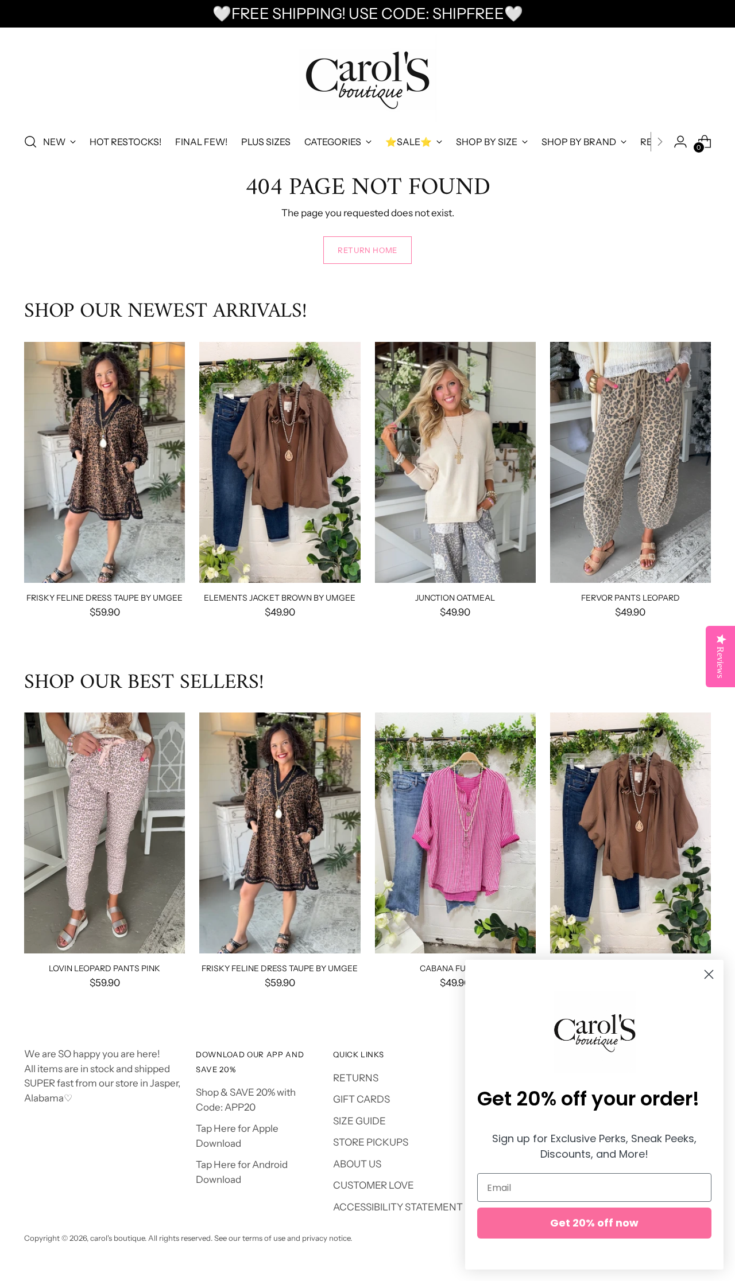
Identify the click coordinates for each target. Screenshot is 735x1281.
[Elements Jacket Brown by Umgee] (279, 462)
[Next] (659, 141)
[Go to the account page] (680, 141)
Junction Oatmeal (455, 597)
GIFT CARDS (361, 1099)
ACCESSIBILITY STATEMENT (398, 1207)
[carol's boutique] (367, 78)
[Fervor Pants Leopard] (630, 462)
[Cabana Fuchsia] (455, 832)
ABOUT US (357, 1164)
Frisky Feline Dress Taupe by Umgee (104, 597)
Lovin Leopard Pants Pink (104, 968)
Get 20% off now (594, 1223)
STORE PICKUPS (370, 1142)
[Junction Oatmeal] (455, 462)
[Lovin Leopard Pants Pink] (104, 832)
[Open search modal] (30, 141)
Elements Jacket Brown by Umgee (279, 597)
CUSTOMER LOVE (373, 1185)
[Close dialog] (709, 974)
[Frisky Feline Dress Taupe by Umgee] (104, 462)
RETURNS (355, 1078)
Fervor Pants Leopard (630, 597)
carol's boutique (117, 1238)
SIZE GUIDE (359, 1121)
